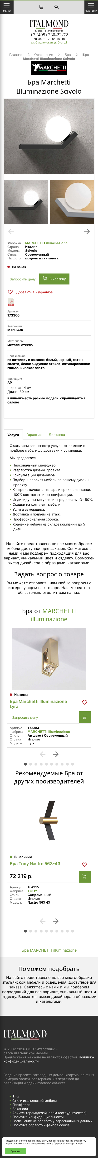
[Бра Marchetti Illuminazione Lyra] (49, 659)
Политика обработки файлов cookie (40, 1125)
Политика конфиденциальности (38, 1117)
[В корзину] (85, 717)
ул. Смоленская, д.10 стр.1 (49, 42)
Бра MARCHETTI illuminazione (49, 950)
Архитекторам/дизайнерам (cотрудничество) (49, 1113)
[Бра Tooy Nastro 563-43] (49, 821)
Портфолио (21, 1105)
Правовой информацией (68, 1143)
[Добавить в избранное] (85, 702)
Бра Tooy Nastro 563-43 (35, 863)
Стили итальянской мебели (34, 1101)
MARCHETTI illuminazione (46, 243)
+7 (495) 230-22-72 (49, 34)
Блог (16, 1096)
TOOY (32, 891)
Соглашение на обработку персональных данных (52, 1121)
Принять (15, 1151)
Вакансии (20, 1109)
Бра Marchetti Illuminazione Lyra (38, 704)
